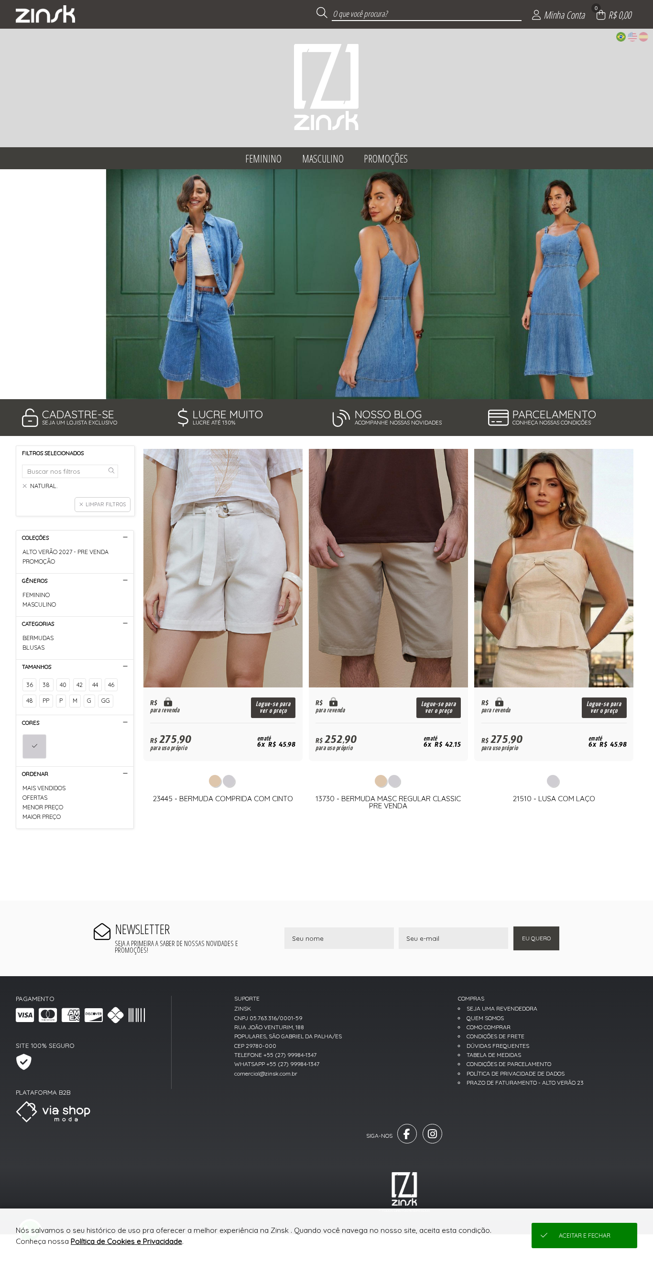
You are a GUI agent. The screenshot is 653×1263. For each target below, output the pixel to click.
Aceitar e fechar (584, 1235)
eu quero (536, 938)
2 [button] (333, 387)
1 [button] (319, 387)
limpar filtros (106, 504)
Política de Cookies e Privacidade (126, 1241)
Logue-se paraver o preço (273, 707)
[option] (326, 284)
